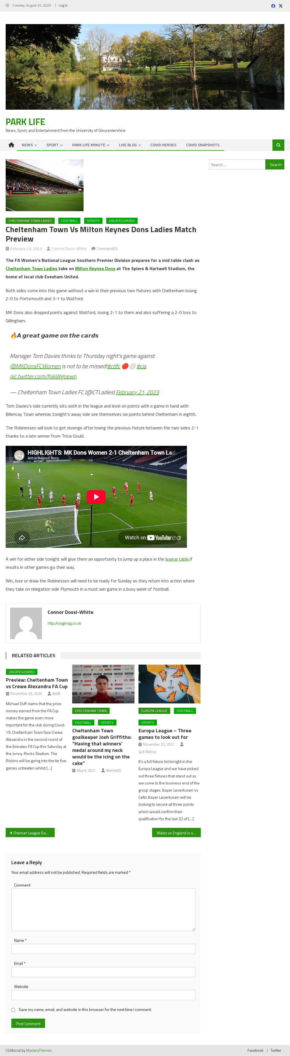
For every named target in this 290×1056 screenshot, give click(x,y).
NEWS (27, 145)
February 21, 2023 (137, 392)
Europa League (154, 710)
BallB (56, 693)
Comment (22, 885)
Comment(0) (107, 248)
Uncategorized (122, 220)
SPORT (52, 145)
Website (21, 986)
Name (20, 940)
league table (177, 558)
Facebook (255, 1050)
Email (19, 963)
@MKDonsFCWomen (35, 366)
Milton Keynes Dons (95, 268)
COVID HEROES (163, 145)
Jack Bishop (147, 751)
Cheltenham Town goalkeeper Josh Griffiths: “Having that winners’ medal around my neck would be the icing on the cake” (101, 747)
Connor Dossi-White (69, 248)
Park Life (25, 121)
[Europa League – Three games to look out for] (169, 684)
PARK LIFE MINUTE (88, 145)
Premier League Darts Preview (34, 833)
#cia (141, 366)
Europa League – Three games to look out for (164, 734)
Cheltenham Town (91, 710)
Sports (93, 220)
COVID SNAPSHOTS (202, 145)
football (69, 220)
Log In (63, 5)
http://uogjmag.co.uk (64, 623)
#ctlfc (113, 366)
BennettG (113, 770)
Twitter (276, 1050)
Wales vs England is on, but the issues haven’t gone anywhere (179, 833)
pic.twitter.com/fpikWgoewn (43, 376)
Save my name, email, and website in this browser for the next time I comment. (85, 1009)
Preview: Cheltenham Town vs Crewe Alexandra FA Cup (37, 683)
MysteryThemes (39, 1050)
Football (83, 722)
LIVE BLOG (128, 145)
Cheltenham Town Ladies (30, 220)
